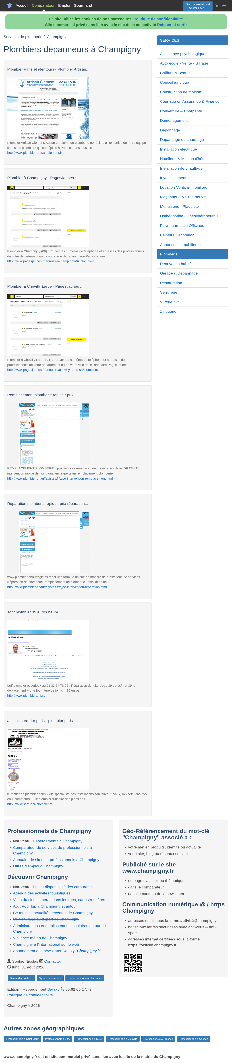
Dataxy (53, 989)
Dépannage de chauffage (182, 139)
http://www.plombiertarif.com (27, 695)
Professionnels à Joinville (122, 1038)
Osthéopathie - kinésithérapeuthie (189, 216)
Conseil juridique (174, 82)
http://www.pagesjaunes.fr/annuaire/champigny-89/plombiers (51, 261)
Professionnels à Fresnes (158, 1038)
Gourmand (83, 5)
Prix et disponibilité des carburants (63, 887)
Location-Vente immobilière (183, 187)
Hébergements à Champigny (57, 841)
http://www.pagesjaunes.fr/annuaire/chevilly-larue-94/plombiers (52, 370)
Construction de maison (180, 92)
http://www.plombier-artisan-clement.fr (34, 153)
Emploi (64, 5)
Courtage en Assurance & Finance (189, 101)
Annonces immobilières (180, 245)
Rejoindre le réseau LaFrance (85, 978)
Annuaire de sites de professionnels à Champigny (56, 860)
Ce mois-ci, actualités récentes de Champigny (53, 913)
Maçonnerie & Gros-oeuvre (183, 197)
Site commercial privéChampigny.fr (198, 6)
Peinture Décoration (177, 235)
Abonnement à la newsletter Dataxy (57, 951)
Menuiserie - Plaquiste (179, 206)
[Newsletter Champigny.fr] (216, 5)
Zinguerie (168, 311)
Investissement (173, 178)
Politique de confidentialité (158, 19)
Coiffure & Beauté (175, 73)
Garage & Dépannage (179, 273)
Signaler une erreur (50, 978)
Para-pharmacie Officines (182, 225)
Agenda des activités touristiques (42, 893)
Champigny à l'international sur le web (46, 944)
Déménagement (174, 120)
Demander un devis (21, 978)
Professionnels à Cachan (193, 1038)
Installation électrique (178, 149)
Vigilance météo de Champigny (40, 938)
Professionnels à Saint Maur (22, 1038)
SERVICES (169, 40)
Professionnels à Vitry (57, 1038)
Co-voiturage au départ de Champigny (46, 919)
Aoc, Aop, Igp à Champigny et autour (45, 906)
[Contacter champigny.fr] (223, 5)
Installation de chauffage (181, 168)
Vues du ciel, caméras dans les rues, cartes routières (59, 900)
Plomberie (169, 254)
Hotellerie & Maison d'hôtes (184, 159)
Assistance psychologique (182, 54)
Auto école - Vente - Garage (184, 63)
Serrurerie (168, 292)
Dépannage (170, 130)
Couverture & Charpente (181, 111)
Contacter (52, 961)
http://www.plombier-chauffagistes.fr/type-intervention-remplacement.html (60, 478)
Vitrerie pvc (170, 302)
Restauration (171, 283)
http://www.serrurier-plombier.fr (29, 804)
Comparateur (43, 5)
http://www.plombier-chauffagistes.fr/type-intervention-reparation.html (57, 587)
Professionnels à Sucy (89, 1038)
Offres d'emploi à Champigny (38, 866)
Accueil (22, 5)
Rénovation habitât (176, 264)
